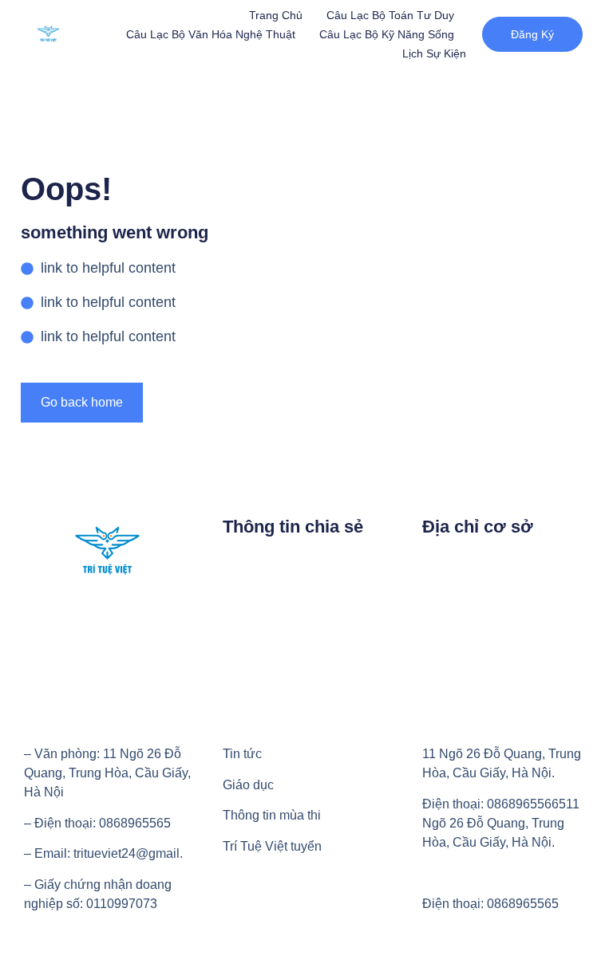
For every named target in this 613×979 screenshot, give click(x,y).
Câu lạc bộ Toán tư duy (390, 15)
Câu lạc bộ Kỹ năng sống (386, 34)
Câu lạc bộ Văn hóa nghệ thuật (210, 34)
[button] (532, 34)
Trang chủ (276, 15)
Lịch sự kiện (434, 53)
